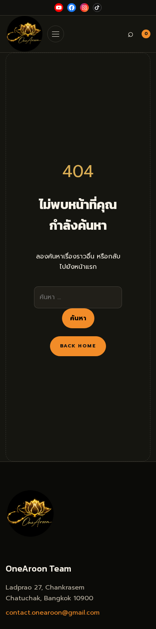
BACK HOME (78, 345)
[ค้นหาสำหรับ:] (78, 297)
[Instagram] (84, 7)
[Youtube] (58, 7)
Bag (146, 33)
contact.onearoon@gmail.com (53, 612)
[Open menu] (55, 34)
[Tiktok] (97, 7)
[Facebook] (71, 7)
